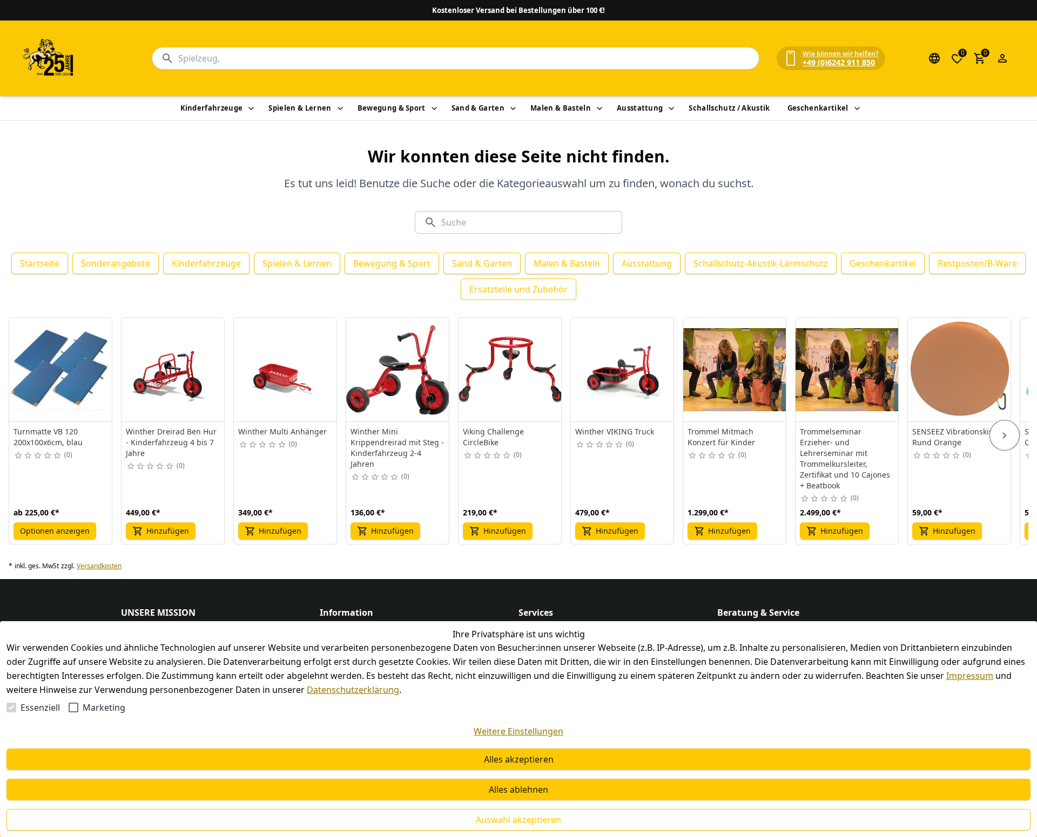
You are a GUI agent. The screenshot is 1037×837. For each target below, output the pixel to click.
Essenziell (40, 707)
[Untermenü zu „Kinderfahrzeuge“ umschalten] (251, 108)
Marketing (104, 707)
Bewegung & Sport (392, 108)
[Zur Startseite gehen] (49, 58)
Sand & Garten (478, 108)
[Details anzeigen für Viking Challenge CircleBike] (510, 369)
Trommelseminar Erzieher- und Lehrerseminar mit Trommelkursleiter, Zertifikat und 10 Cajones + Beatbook (845, 458)
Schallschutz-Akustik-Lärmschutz (760, 263)
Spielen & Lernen (299, 108)
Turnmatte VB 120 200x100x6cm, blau (48, 436)
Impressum (969, 676)
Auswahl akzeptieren (518, 820)
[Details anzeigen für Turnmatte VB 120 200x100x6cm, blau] (61, 369)
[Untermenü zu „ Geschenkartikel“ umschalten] (857, 108)
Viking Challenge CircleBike (493, 436)
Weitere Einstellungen (518, 731)
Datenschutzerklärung (353, 690)
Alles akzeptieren (519, 759)
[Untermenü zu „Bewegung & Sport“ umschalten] (434, 108)
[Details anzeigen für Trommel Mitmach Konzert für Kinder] (735, 369)
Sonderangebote (115, 263)
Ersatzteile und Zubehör (518, 289)
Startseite (39, 263)
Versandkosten (99, 566)
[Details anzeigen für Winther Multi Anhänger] (286, 369)
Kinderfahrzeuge (211, 108)
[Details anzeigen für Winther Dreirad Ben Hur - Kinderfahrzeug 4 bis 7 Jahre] (173, 369)
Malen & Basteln (560, 108)
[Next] (1004, 435)
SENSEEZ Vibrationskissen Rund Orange (959, 436)
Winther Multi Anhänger (282, 431)
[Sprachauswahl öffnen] (934, 58)
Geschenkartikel (818, 108)
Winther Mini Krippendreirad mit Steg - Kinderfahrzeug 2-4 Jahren (397, 447)
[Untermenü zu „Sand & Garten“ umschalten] (513, 108)
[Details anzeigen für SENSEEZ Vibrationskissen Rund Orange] (960, 369)
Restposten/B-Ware (977, 263)
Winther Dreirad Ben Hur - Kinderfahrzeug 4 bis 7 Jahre (171, 442)
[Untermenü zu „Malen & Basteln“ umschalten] (599, 108)
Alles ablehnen (518, 789)
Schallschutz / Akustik (729, 108)
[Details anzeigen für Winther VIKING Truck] (623, 369)
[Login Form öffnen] (1002, 58)
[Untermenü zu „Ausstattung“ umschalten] (671, 108)
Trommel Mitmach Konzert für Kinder (721, 436)
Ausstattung (640, 108)
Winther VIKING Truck (614, 431)
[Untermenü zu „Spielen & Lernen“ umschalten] (340, 108)
